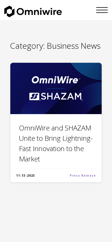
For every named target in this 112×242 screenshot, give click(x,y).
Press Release (83, 175)
